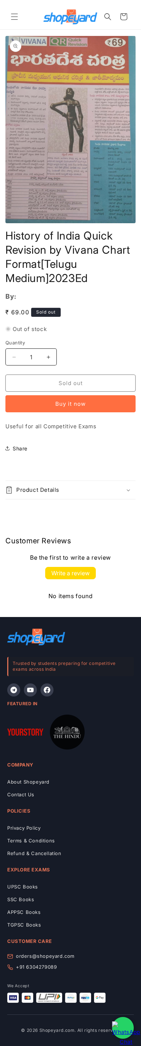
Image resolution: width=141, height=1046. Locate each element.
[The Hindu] (67, 733)
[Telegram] (13, 689)
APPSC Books (24, 912)
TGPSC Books (24, 925)
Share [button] (20, 448)
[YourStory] (25, 733)
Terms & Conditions (31, 840)
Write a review (70, 573)
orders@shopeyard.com (45, 956)
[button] (14, 17)
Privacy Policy (23, 828)
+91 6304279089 (36, 967)
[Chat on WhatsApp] (123, 1028)
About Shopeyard (28, 782)
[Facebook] (47, 689)
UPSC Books (22, 887)
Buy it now (70, 403)
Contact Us (20, 794)
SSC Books (20, 899)
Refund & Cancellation (34, 853)
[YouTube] (30, 689)
